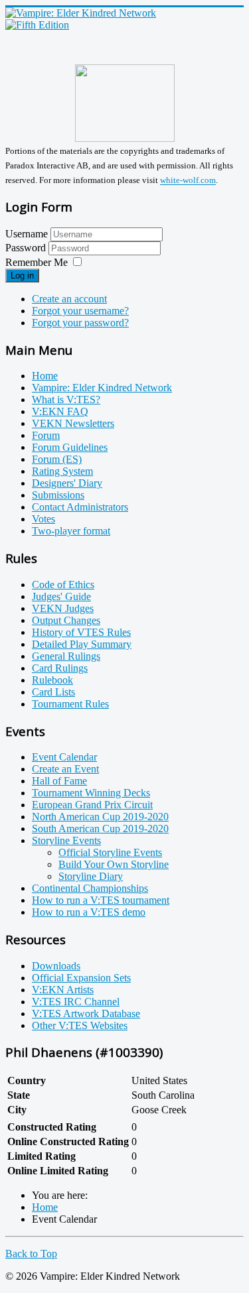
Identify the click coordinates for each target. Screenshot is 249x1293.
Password (26, 247)
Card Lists (53, 692)
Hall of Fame (59, 780)
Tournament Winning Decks (91, 792)
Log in (22, 275)
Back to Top (31, 1253)
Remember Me (36, 262)
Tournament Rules (70, 703)
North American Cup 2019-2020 (100, 816)
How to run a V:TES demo (88, 912)
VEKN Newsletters (73, 423)
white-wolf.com (188, 181)
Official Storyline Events (110, 852)
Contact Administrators (80, 507)
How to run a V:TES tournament (100, 900)
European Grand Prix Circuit (92, 804)
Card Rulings (60, 668)
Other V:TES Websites (79, 1025)
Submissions (58, 495)
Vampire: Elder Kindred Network (102, 387)
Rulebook (52, 680)
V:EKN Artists (63, 989)
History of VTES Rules (81, 632)
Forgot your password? (80, 322)
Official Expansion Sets (81, 977)
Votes (43, 518)
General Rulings (66, 656)
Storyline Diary (90, 876)
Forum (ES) (57, 459)
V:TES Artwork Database (86, 1013)
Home (45, 375)
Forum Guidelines (70, 447)
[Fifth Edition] (37, 25)
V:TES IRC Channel (76, 1001)
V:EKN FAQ (60, 411)
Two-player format (71, 530)
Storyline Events (66, 840)
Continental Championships (90, 888)
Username (26, 233)
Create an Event (65, 768)
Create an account (69, 298)
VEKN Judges (63, 608)
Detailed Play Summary (81, 644)
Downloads (56, 965)
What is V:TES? (66, 399)
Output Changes (66, 620)
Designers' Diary (67, 483)
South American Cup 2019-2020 (100, 828)
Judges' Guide (61, 596)
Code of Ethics (63, 584)
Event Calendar (64, 757)
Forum (46, 435)
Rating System (62, 471)
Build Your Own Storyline (113, 864)
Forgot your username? (80, 310)
